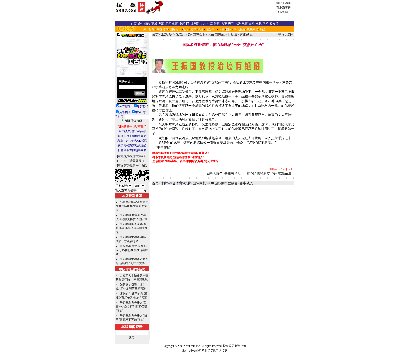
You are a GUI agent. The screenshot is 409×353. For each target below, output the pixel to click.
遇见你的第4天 (136, 156)
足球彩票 (282, 12)
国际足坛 (175, 29)
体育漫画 (239, 29)
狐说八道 (252, 29)
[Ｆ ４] (122, 161)
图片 (229, 29)
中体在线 (163, 147)
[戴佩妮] (122, 156)
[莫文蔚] (122, 165)
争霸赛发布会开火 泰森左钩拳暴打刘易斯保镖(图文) (131, 306)
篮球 (193, 29)
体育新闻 (149, 29)
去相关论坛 (232, 173)
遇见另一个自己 (137, 165)
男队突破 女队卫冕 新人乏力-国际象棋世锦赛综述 (132, 250)
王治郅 (286, 3)
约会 (263, 29)
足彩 (186, 29)
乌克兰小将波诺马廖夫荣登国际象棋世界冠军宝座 (132, 206)
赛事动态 (246, 35)
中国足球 (162, 29)
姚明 (279, 3)
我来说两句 (286, 35)
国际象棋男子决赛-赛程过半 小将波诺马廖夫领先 (132, 228)
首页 (155, 35)
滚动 (221, 29)
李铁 (288, 7)
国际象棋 (199, 35)
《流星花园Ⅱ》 (136, 161)
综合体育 (211, 29)
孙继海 (280, 7)
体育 (163, 35)
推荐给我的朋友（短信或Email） (270, 173)
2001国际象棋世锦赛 (223, 35)
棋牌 (200, 29)
